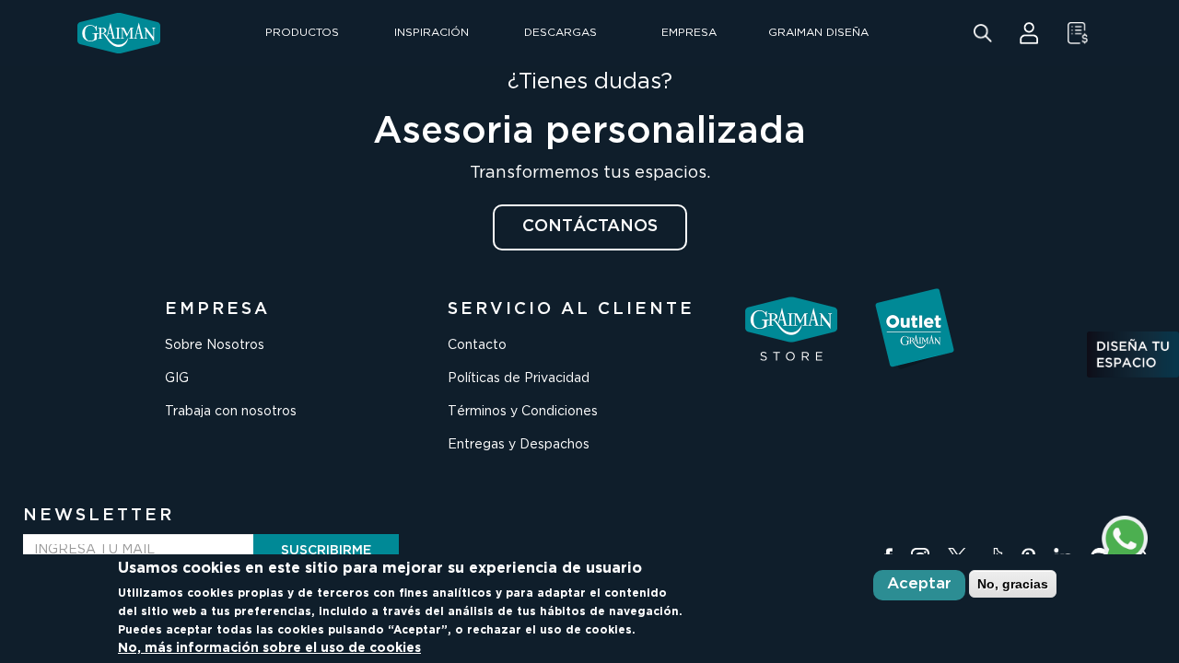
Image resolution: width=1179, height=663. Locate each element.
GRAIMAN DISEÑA (818, 33)
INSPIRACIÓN (431, 33)
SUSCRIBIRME (326, 550)
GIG (177, 378)
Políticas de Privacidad (519, 378)
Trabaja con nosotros (231, 411)
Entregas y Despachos (519, 444)
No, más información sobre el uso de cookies (269, 648)
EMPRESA (689, 33)
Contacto (477, 345)
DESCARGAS (560, 33)
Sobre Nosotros (214, 345)
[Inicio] (118, 33)
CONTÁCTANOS (590, 226)
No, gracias (1012, 583)
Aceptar (919, 584)
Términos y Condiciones (523, 411)
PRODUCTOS (302, 33)
